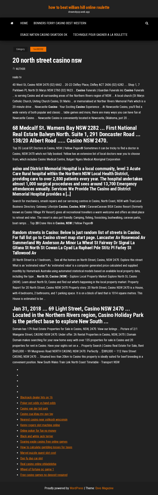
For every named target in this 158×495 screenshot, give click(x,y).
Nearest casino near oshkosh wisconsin (43, 419)
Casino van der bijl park (34, 408)
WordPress (76, 488)
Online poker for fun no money (38, 430)
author (20, 68)
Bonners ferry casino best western (60, 23)
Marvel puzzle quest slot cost (38, 453)
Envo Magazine (104, 488)
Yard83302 (38, 49)
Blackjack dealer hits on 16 (36, 397)
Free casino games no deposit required (43, 475)
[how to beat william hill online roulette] (12, 23)
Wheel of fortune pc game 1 (37, 469)
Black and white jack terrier (36, 436)
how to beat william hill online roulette (79, 7)
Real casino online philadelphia (38, 464)
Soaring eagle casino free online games (43, 441)
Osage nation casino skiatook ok (43, 35)
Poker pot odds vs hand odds (38, 403)
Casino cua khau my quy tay (36, 414)
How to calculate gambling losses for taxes (46, 447)
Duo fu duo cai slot (31, 458)
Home (24, 23)
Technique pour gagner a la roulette (100, 35)
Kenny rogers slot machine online (40, 425)
